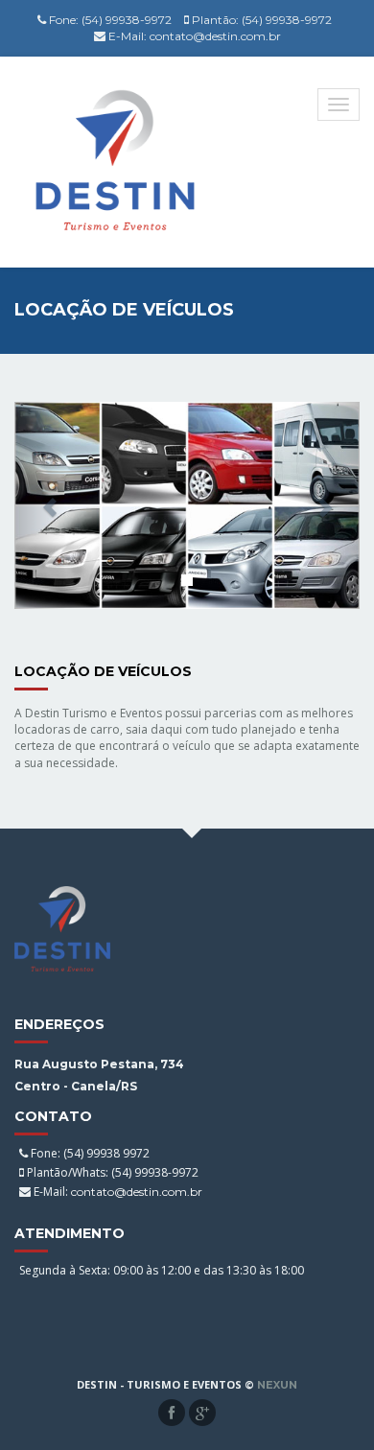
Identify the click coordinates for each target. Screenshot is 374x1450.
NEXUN (277, 1385)
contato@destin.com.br (215, 36)
